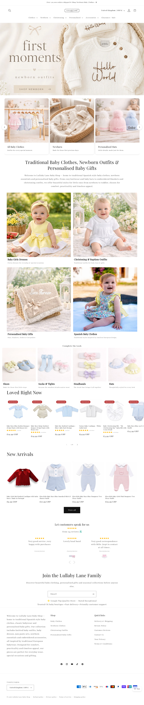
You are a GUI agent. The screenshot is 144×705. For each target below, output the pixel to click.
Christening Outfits (59, 630)
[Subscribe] (93, 594)
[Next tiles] (139, 127)
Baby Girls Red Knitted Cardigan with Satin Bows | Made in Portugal (22, 497)
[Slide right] (77, 444)
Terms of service (65, 697)
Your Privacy (100, 639)
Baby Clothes (56, 621)
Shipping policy (80, 697)
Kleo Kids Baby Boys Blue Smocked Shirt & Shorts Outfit (55, 497)
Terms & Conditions (103, 644)
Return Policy (100, 626)
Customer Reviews (102, 630)
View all (72, 510)
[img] (72, 528)
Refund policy (38, 697)
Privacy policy (51, 697)
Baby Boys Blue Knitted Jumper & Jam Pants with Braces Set (18, 427)
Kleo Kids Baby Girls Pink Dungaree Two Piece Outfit (120, 497)
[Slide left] (66, 444)
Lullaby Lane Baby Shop (21, 697)
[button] (10, 11)
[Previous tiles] (4, 127)
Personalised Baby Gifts (61, 635)
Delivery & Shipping (103, 621)
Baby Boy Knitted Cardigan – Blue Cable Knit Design (65, 427)
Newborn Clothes (58, 626)
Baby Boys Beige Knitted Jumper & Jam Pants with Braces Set (40, 428)
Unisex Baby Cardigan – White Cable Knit (90, 427)
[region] (72, 368)
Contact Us (99, 635)
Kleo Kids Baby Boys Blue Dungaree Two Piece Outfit (87, 497)
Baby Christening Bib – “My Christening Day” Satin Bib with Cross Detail (114, 428)
